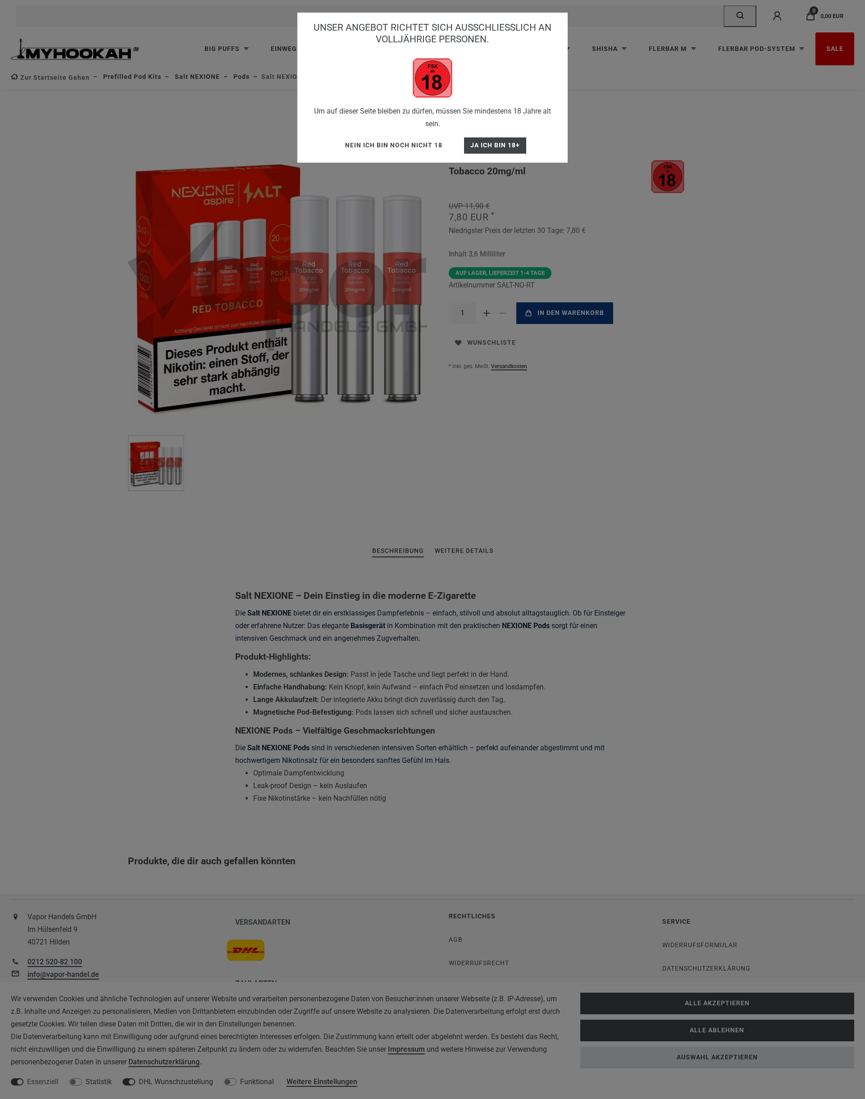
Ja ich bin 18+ (495, 145)
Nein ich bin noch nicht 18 (393, 145)
